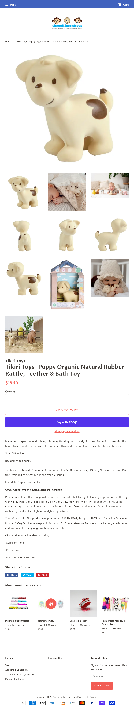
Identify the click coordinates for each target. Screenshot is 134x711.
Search (8, 665)
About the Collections (16, 669)
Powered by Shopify (87, 696)
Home (8, 41)
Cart (126, 4)
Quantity (10, 391)
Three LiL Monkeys (66, 696)
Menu (12, 4)
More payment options (67, 431)
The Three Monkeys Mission (20, 674)
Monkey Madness (14, 679)
